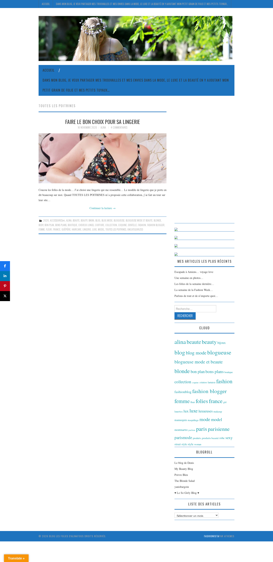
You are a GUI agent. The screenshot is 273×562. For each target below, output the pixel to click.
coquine (122, 225)
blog (97, 220)
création (203, 382)
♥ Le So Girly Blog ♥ (186, 493)
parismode (183, 437)
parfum (191, 429)
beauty (84, 220)
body (41, 225)
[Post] (5, 296)
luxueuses (205, 410)
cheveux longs (86, 225)
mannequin (180, 420)
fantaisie (211, 382)
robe (222, 438)
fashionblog (182, 391)
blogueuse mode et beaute (139, 220)
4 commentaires (119, 127)
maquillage (193, 420)
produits (197, 438)
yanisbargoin (181, 487)
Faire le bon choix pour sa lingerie (102, 121)
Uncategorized (135, 229)
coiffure (99, 225)
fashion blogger (155, 225)
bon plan (49, 225)
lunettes (178, 411)
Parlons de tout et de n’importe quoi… (196, 296)
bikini (91, 220)
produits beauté (210, 438)
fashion (142, 225)
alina (69, 220)
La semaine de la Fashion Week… (193, 290)
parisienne (219, 428)
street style (180, 444)
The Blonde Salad (184, 481)
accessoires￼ (57, 220)
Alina (103, 127)
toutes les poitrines (116, 229)
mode (204, 419)
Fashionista (211, 536)
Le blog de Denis (184, 463)
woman (197, 444)
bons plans (61, 225)
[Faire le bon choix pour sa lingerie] (102, 158)
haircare (76, 229)
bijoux (221, 342)
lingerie (87, 229)
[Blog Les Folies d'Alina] (135, 38)
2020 (46, 220)
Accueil (46, 4)
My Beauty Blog (183, 469)
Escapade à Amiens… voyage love (193, 272)
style (190, 444)
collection (111, 225)
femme (42, 229)
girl (224, 402)
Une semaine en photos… (188, 278)
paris (201, 428)
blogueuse (119, 220)
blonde (157, 220)
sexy (229, 437)
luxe (94, 229)
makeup (217, 411)
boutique (72, 225)
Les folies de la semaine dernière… (194, 284)
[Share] (5, 266)
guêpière (66, 229)
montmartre (181, 430)
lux (186, 411)
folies (202, 401)
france (56, 229)
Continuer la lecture (103, 208)
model (101, 229)
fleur (49, 229)
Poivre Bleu (181, 475)
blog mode (107, 220)
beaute (76, 220)
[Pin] (5, 286)
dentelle (132, 225)
